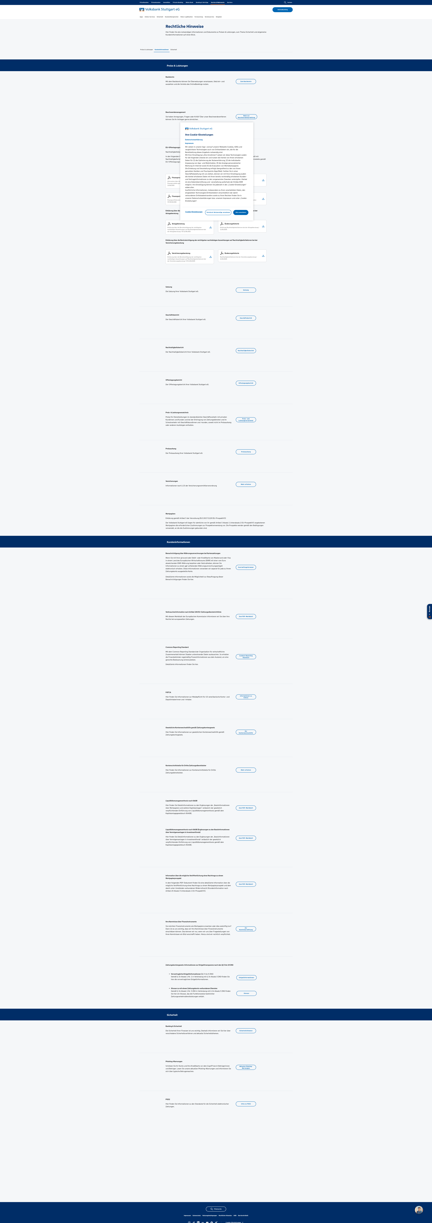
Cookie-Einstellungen (193, 212)
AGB (235, 1215)
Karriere (229, 2)
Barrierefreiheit (243, 1215)
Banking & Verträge (202, 2)
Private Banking (178, 2)
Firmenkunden (155, 2)
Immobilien (166, 2)
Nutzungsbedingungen (209, 1215)
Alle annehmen (241, 212)
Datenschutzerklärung (194, 140)
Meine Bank (189, 2)
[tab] (141, 17)
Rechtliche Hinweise (225, 1215)
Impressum (187, 1215)
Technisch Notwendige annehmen (218, 212)
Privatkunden (144, 2)
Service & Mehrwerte (217, 2)
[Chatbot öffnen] (419, 1210)
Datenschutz (197, 1215)
